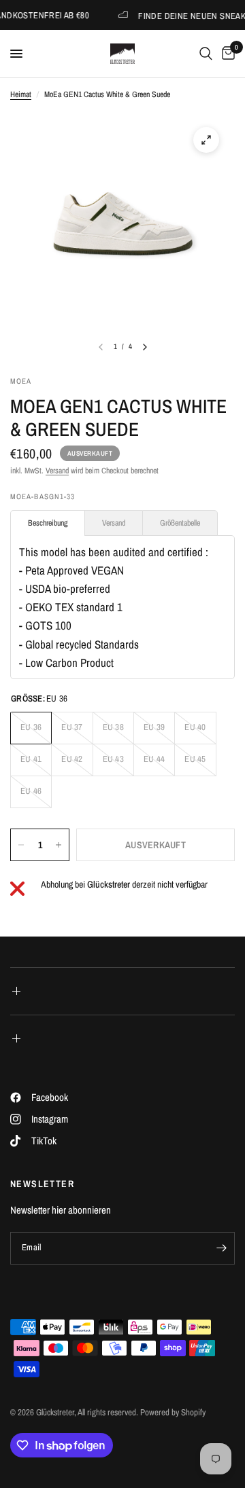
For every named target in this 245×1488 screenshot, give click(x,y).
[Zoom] (206, 140)
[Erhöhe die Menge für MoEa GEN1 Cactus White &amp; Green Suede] (58, 844)
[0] (226, 53)
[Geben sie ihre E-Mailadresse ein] (221, 1248)
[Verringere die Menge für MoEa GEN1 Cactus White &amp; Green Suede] (21, 844)
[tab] (47, 523)
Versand (57, 470)
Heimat (20, 94)
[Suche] (206, 53)
